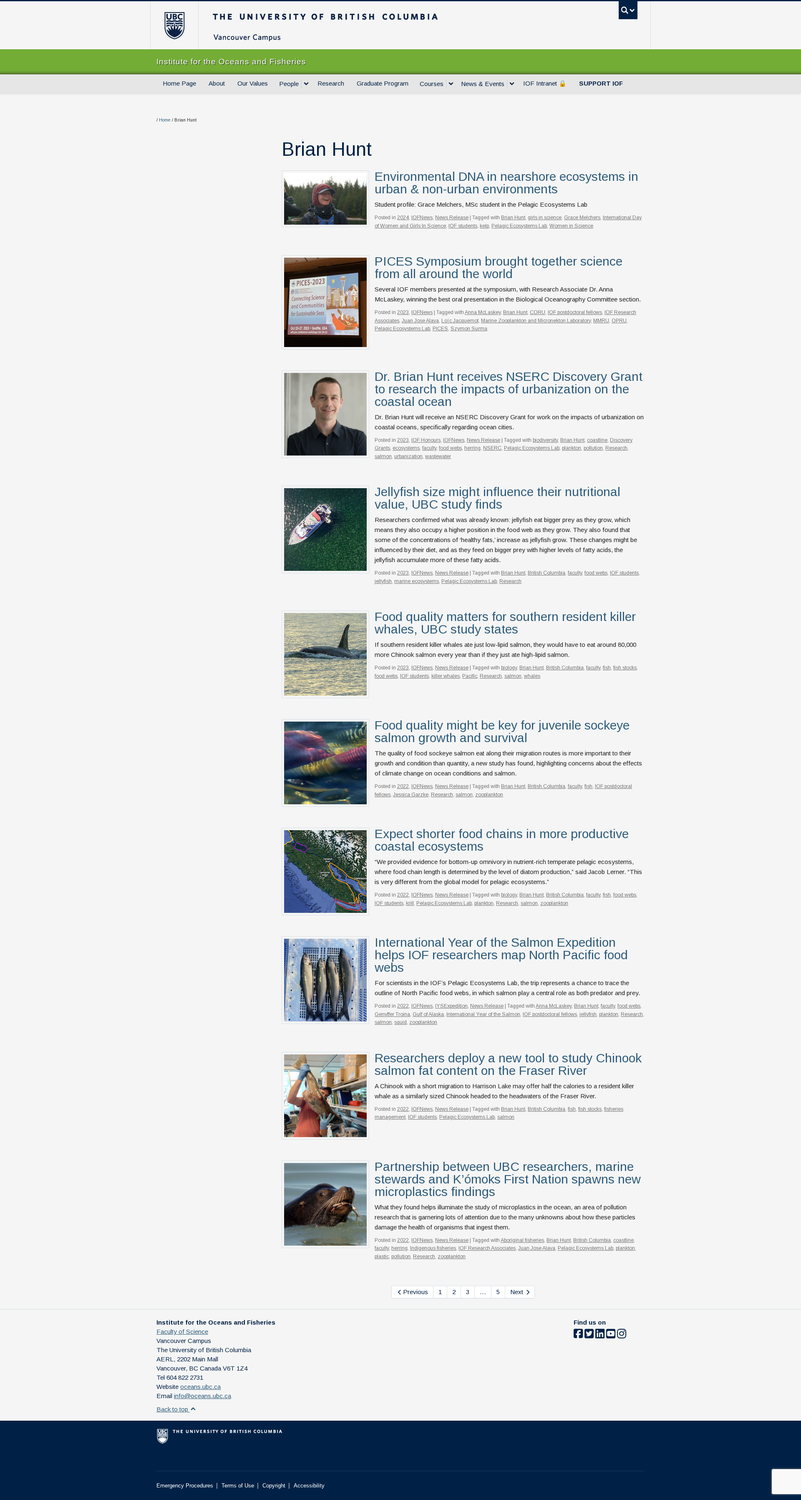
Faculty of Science (182, 1331)
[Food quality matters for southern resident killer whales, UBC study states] (325, 653)
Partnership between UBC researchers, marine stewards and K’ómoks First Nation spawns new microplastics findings (508, 1179)
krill (410, 903)
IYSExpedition (451, 1006)
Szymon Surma (469, 329)
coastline (597, 440)
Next (517, 1291)
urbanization (408, 456)
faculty (429, 448)
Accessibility (309, 1485)
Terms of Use (238, 1485)
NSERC (492, 448)
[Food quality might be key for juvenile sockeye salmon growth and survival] (325, 762)
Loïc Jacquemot (460, 321)
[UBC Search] (628, 10)
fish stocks (625, 668)
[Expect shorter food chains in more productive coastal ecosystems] (325, 870)
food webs (450, 448)
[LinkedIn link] (600, 1335)
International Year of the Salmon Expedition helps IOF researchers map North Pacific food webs (501, 954)
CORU (537, 312)
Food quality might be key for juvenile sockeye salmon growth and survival (502, 731)
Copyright (273, 1485)
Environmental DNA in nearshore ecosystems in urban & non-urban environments (506, 183)
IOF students (462, 226)
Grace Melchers (582, 217)
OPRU (619, 321)
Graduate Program (382, 83)
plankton (571, 448)
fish (607, 668)
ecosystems (406, 448)
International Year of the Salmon (483, 1014)
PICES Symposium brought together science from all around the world (498, 267)
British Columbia (546, 573)
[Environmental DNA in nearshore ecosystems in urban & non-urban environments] (325, 198)
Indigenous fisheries (433, 1248)
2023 (403, 312)
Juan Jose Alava (420, 321)
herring (472, 448)
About (217, 83)
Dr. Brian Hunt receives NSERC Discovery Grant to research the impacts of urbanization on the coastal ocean (508, 389)
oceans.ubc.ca (200, 1386)
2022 (403, 786)
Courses (431, 83)
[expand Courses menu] (451, 84)
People (289, 83)
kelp (484, 226)
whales (532, 676)
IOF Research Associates (487, 1248)
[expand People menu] (306, 84)
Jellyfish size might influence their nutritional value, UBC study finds (497, 498)
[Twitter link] (589, 1335)
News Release (452, 217)
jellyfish (383, 581)
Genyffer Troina (392, 1014)
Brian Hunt (513, 217)
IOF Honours (426, 440)
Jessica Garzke (410, 795)
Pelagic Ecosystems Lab (519, 226)
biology (509, 668)
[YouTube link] (610, 1335)
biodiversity (545, 440)
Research (330, 83)
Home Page (179, 83)
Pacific (469, 676)
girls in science (545, 217)
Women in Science (571, 226)
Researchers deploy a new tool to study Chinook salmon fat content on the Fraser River (508, 1064)
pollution (593, 448)
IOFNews (422, 217)
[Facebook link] (578, 1335)
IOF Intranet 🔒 (545, 83)
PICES (440, 329)
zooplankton (489, 795)
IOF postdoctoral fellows (575, 312)
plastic (382, 1256)
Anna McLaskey (483, 312)
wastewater (438, 456)
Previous (414, 1291)
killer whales (445, 676)
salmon (383, 456)
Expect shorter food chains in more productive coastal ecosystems (502, 840)
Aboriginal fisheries (522, 1240)
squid (400, 1022)
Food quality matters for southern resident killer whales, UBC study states (505, 623)
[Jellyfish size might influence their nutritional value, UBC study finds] (325, 528)
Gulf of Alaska (428, 1014)
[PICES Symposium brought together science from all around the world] (325, 301)
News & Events (482, 83)
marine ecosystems (416, 581)
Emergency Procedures (184, 1485)
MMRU (601, 321)
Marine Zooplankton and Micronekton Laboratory (536, 321)
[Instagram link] (621, 1335)
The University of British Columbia (174, 25)
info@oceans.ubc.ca (202, 1395)
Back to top (173, 1409)
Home (165, 120)
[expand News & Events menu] (512, 84)
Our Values (252, 83)
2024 (403, 217)
